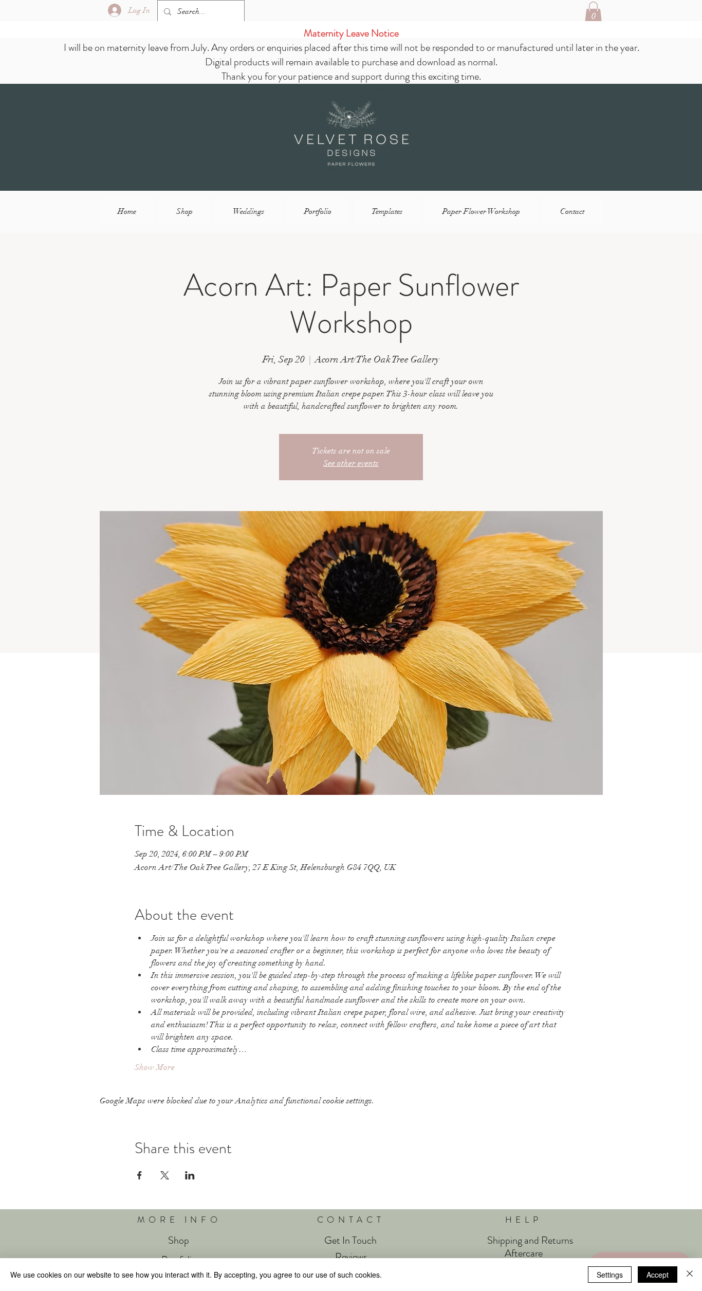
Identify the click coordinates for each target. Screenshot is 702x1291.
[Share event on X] (165, 1175)
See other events (351, 463)
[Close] (689, 1274)
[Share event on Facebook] (139, 1175)
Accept (657, 1274)
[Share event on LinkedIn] (190, 1175)
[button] (593, 12)
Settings (610, 1274)
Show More (155, 1067)
